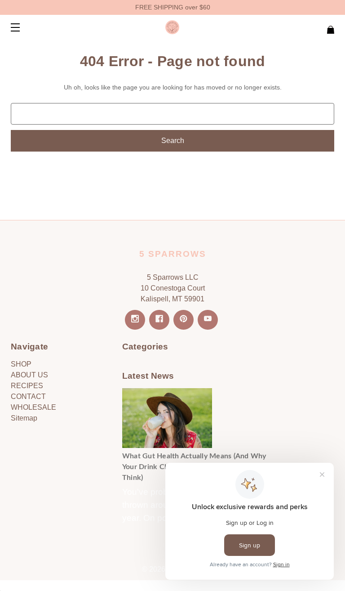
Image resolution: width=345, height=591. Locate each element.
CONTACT (28, 396)
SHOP (21, 364)
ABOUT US (29, 375)
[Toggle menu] (23, 27)
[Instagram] (135, 320)
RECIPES (27, 386)
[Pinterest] (183, 320)
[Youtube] (207, 320)
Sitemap (24, 418)
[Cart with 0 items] (302, 25)
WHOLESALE (33, 407)
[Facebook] (159, 320)
